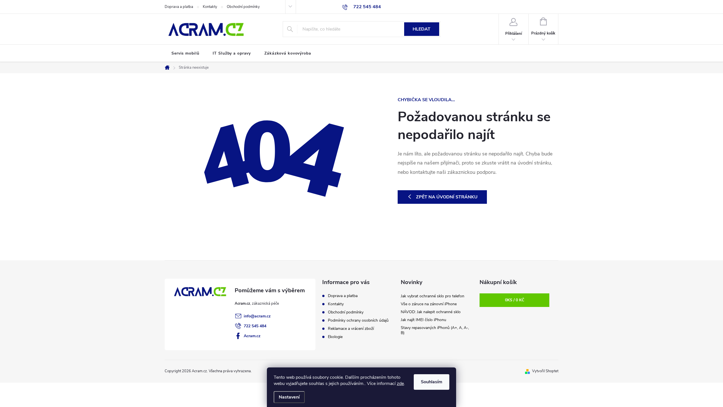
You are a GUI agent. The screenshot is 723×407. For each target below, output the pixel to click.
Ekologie (335, 336)
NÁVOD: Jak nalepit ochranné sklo (431, 312)
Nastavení (289, 397)
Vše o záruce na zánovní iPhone (429, 304)
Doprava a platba (179, 6)
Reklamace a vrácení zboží (351, 328)
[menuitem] (185, 53)
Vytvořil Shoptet (545, 371)
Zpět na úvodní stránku (447, 197)
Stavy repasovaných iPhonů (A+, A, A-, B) (435, 330)
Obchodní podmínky (243, 6)
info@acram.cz (257, 316)
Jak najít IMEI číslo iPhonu (423, 319)
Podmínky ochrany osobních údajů (358, 320)
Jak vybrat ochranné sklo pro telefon (432, 296)
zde (400, 383)
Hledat (421, 29)
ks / (514, 300)
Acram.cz (252, 336)
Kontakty (210, 6)
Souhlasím (431, 382)
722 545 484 (255, 326)
